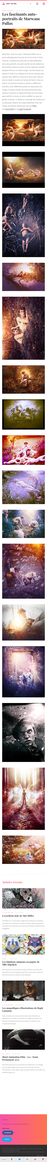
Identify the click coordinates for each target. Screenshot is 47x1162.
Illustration (7, 912)
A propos (5, 1119)
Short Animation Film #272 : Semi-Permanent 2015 (20, 1058)
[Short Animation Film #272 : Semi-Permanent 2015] (23, 1039)
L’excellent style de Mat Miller (18, 915)
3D (3, 1054)
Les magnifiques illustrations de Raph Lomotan (22, 1009)
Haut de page (40, 1155)
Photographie (8, 10)
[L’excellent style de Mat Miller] (23, 898)
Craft (4, 958)
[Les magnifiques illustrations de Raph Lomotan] (23, 991)
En (30, 4)
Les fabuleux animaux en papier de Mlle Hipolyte (21, 963)
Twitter (7, 1139)
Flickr (34, 106)
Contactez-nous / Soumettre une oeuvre (15, 1124)
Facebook (7, 1133)
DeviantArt (9, 109)
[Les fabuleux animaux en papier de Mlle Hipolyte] (23, 944)
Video (7, 1054)
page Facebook (25, 109)
